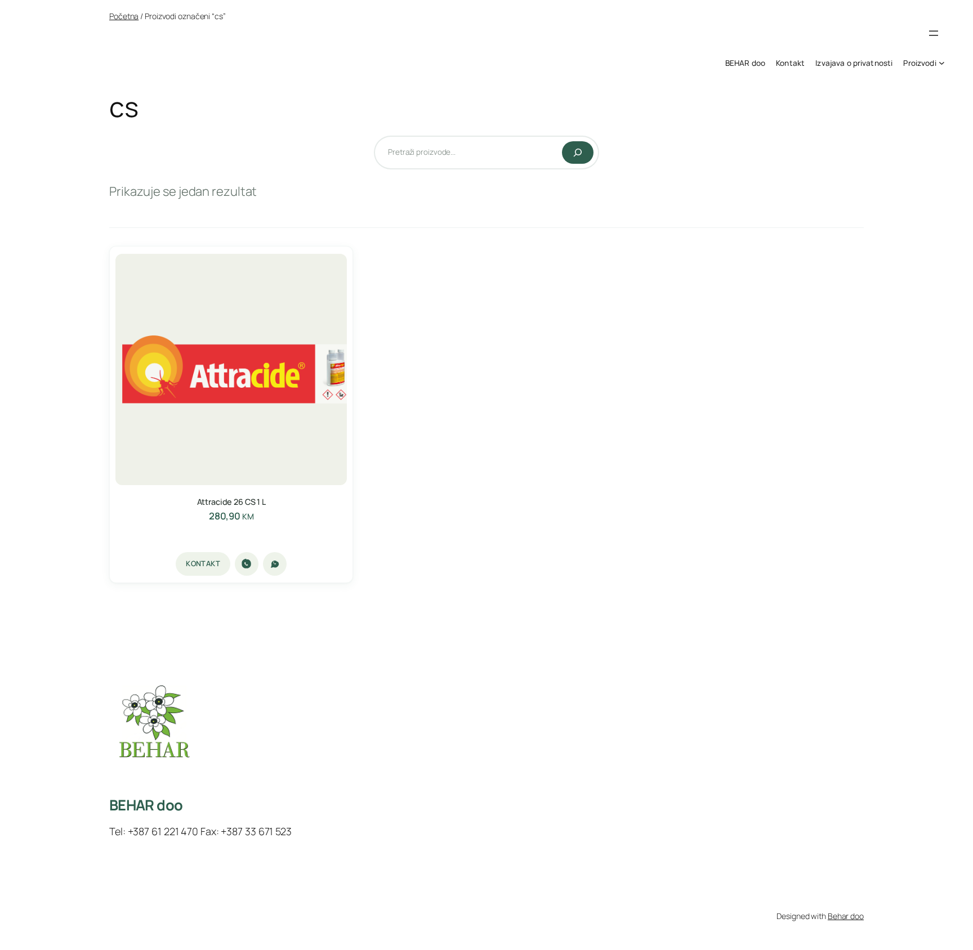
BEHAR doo (145, 805)
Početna (124, 16)
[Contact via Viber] (246, 564)
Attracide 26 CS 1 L (231, 501)
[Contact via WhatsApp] (275, 564)
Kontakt (203, 563)
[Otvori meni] (933, 33)
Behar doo (846, 916)
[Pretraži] (577, 152)
